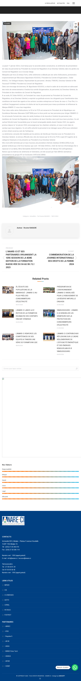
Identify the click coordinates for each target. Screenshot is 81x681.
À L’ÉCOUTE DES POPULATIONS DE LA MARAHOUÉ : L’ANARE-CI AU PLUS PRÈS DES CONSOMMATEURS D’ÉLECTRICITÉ (26, 294)
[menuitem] (50, 3)
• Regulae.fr (8, 636)
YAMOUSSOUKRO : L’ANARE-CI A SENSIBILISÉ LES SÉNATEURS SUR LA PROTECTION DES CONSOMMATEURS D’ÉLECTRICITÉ (67, 317)
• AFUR (7, 641)
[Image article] (8, 290)
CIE (6, 590)
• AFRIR (7, 661)
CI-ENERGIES (9, 595)
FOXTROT (8, 615)
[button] (75, 667)
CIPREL (7, 605)
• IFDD (7, 631)
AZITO (7, 600)
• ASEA (7, 646)
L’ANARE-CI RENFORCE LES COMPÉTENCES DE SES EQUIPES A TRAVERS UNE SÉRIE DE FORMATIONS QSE (26, 338)
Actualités (7, 23)
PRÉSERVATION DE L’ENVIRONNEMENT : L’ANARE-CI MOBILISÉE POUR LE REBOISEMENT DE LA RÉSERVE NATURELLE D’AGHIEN (67, 294)
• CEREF (7, 666)
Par (43, 216)
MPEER (7, 585)
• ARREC (7, 626)
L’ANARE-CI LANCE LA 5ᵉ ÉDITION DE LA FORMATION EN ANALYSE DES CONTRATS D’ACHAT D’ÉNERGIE (27, 314)
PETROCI (8, 610)
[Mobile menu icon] (74, 3)
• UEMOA (8, 656)
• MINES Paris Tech (11, 651)
